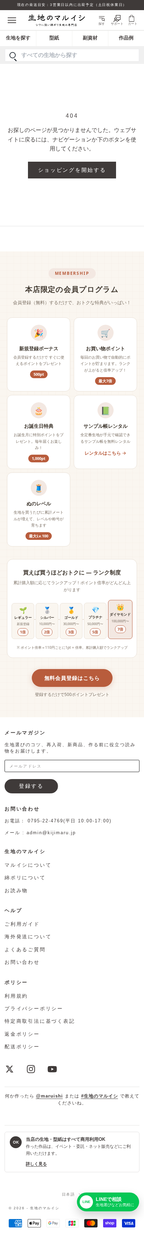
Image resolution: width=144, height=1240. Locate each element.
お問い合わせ (22, 962)
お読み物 (16, 890)
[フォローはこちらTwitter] (10, 1069)
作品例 (126, 38)
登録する (31, 786)
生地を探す (18, 38)
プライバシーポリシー (34, 1008)
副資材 (90, 38)
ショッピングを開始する (72, 170)
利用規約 (16, 996)
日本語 (68, 1194)
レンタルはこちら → (105, 453)
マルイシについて (28, 865)
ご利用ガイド (22, 924)
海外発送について (28, 936)
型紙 (54, 38)
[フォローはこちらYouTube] (52, 1069)
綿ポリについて (25, 877)
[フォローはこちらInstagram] (31, 1069)
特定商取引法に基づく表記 (40, 1021)
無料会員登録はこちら (72, 677)
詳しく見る (36, 1163)
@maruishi (49, 1096)
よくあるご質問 (25, 949)
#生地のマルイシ (99, 1096)
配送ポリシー (22, 1046)
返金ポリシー (22, 1034)
